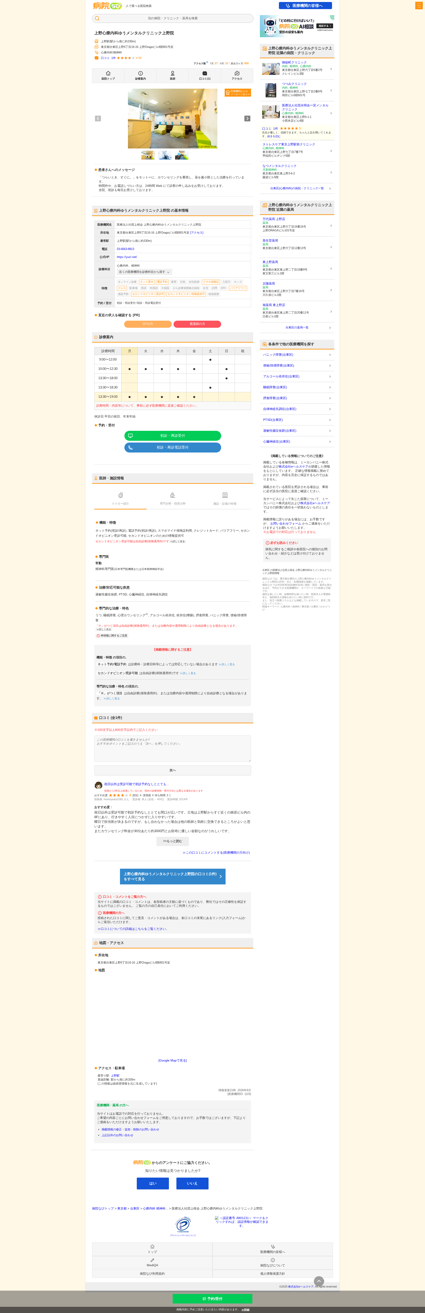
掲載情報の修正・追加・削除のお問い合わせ (130, 1129)
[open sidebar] (419, 5)
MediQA (152, 1265)
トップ (152, 1252)
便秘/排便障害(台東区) (278, 365)
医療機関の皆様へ (308, 6)
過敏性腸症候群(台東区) (279, 430)
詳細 (246, 1309)
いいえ (192, 1183)
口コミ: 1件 (108, 58)
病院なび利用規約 (152, 1273)
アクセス (237, 78)
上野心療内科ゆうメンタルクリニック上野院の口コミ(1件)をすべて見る (170, 876)
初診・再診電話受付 (173, 447)
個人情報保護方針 (272, 1273)
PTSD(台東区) (273, 419)
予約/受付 (214, 1299)
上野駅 (115, 1075)
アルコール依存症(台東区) (281, 376)
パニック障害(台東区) (278, 354)
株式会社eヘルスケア (293, 466)
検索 (194, 18)
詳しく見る (228, 664)
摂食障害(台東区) (275, 398)
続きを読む (274, 136)
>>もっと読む (172, 841)
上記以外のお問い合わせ (117, 1135)
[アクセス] (196, 232)
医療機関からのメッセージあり (239, 93)
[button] (148, 155)
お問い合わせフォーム (285, 523)
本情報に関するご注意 (114, 635)
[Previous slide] (98, 119)
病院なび (107, 5)
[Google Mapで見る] (172, 1060)
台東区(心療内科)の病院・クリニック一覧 (297, 188)
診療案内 (140, 78)
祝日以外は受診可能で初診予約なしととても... (136, 784)
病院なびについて (272, 1265)
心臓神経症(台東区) (276, 441)
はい (152, 1183)
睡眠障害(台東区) (275, 387)
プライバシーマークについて (183, 1235)
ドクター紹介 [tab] (120, 503)
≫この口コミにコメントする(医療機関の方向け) (216, 852)
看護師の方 (197, 324)
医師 (172, 78)
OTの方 (148, 324)
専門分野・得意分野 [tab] (173, 503)
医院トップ (108, 78)
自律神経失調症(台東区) (279, 409)
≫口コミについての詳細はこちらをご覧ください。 (133, 929)
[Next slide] (247, 119)
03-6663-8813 (125, 249)
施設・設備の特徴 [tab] (224, 503)
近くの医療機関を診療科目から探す (142, 271)
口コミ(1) (205, 78)
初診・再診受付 (172, 435)
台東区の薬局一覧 (297, 327)
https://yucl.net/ (127, 257)
